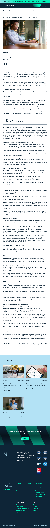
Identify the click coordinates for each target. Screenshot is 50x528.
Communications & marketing (41, 494)
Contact (29, 487)
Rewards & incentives (39, 490)
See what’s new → (42, 1)
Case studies (35, 508)
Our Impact (18, 485)
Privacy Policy (36, 525)
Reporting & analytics (39, 492)
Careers (29, 485)
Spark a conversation (8, 343)
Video (34, 512)
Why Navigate (19, 483)
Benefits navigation (39, 487)
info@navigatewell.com (7, 486)
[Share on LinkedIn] (6, 64)
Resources (5, 10)
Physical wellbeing (19, 504)
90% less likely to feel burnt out (21, 104)
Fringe (42, 132)
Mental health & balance (20, 510)
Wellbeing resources (39, 485)
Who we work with (19, 487)
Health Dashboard (38, 483)
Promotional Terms (44, 525)
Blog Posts (11, 10)
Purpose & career (19, 512)
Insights (34, 510)
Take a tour (18, 490)
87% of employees (40, 74)
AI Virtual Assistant (38, 496)
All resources (35, 504)
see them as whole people (26, 127)
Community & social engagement (22, 508)
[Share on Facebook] (4, 64)
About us (29, 483)
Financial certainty (19, 506)
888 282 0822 (5, 485)
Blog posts (35, 506)
